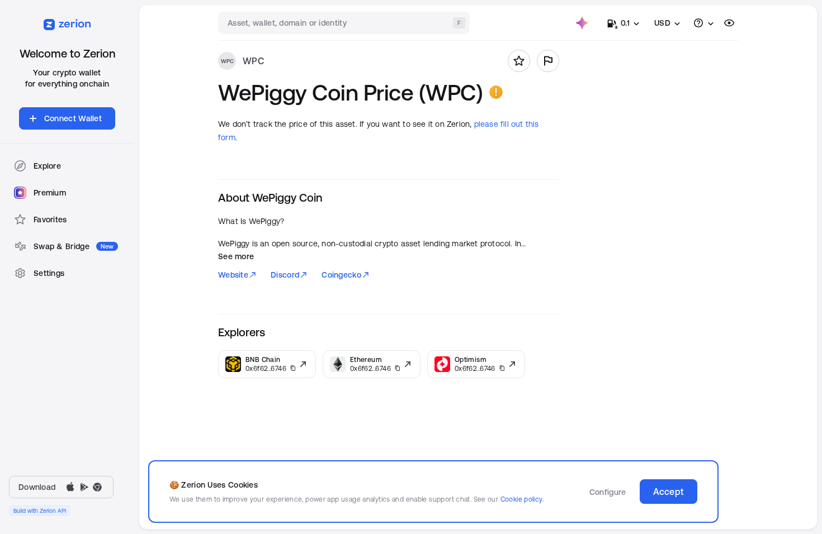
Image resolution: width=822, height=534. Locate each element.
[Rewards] (582, 23)
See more (236, 256)
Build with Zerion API (39, 510)
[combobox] (345, 22)
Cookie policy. (522, 499)
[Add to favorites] (519, 61)
